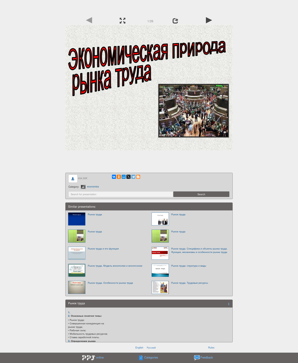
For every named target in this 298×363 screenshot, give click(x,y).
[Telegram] (133, 177)
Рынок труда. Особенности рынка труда (110, 282)
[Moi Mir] (124, 177)
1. (69, 312)
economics (93, 186)
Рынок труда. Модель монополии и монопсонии (115, 265)
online (100, 357)
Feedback (207, 357)
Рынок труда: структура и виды (188, 265)
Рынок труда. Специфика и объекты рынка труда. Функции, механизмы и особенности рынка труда (199, 250)
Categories (151, 357)
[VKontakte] (114, 177)
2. (69, 315)
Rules (211, 347)
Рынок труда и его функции (103, 248)
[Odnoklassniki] (119, 177)
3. (69, 341)
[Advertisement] (149, 8)
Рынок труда (95, 214)
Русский (151, 347)
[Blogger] (138, 177)
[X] (128, 177)
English (139, 347)
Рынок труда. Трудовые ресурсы (189, 282)
